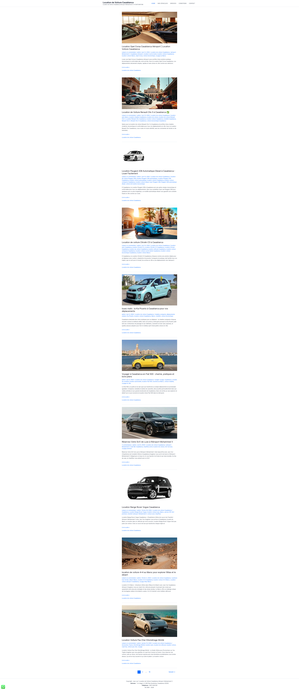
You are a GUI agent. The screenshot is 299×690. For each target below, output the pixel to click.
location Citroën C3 (138, 247)
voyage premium (127, 448)
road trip (124, 647)
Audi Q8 (133, 446)
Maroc (153, 316)
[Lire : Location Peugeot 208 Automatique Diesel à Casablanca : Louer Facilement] (133, 156)
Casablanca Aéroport (137, 54)
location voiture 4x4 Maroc (161, 580)
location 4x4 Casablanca (145, 580)
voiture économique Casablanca (156, 121)
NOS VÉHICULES (163, 3)
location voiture (171, 645)
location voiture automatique (137, 180)
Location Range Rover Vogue (138, 512)
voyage (140, 647)
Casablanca (168, 379)
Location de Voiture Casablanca (118, 2)
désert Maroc (133, 580)
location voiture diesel (142, 182)
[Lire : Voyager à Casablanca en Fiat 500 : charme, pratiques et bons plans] (149, 355)
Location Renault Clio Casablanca (136, 119)
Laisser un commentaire (129, 52)
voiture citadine (169, 381)
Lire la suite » (126, 67)
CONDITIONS (182, 3)
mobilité (158, 316)
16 (149, 672)
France (131, 645)
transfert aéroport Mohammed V (137, 514)
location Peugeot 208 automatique (147, 178)
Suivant (172, 672)
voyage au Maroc (161, 56)
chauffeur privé (148, 446)
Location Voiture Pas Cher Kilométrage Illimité (143, 640)
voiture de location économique (135, 184)
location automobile (135, 381)
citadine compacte (160, 314)
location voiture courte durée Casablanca (148, 251)
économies (125, 645)
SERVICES (173, 3)
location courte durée (150, 54)
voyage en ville (126, 383)
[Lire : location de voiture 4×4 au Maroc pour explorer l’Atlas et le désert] (149, 553)
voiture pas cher (132, 647)
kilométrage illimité (139, 645)
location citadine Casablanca (137, 117)
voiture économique (149, 56)
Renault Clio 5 (126, 121)
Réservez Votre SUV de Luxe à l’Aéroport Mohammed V (147, 442)
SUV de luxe (168, 446)
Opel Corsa (139, 56)
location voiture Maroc (128, 56)
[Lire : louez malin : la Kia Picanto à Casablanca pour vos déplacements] (149, 290)
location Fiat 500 (147, 381)
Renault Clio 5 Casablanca (138, 121)
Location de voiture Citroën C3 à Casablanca (142, 242)
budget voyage (159, 379)
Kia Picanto (130, 316)
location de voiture (152, 117)
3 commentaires (126, 445)
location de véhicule (160, 645)
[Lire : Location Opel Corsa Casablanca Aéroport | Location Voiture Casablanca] (149, 27)
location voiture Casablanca (165, 54)
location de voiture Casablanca (138, 249)
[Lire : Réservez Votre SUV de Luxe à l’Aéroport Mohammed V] (149, 422)
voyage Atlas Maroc (145, 581)
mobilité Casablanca (170, 119)
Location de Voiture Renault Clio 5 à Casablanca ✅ (145, 112)
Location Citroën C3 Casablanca (154, 247)
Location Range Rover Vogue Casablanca (141, 507)
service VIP (167, 512)
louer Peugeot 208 (155, 182)
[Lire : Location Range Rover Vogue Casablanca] (149, 488)
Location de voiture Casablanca (160, 52)
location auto (149, 645)
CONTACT (192, 3)
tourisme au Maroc (158, 381)
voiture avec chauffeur (154, 514)
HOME (153, 3)
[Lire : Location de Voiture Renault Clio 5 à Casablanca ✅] (149, 93)
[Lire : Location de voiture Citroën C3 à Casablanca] (149, 223)
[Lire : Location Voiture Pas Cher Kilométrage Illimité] (149, 621)
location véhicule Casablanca (157, 249)
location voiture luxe (153, 512)
